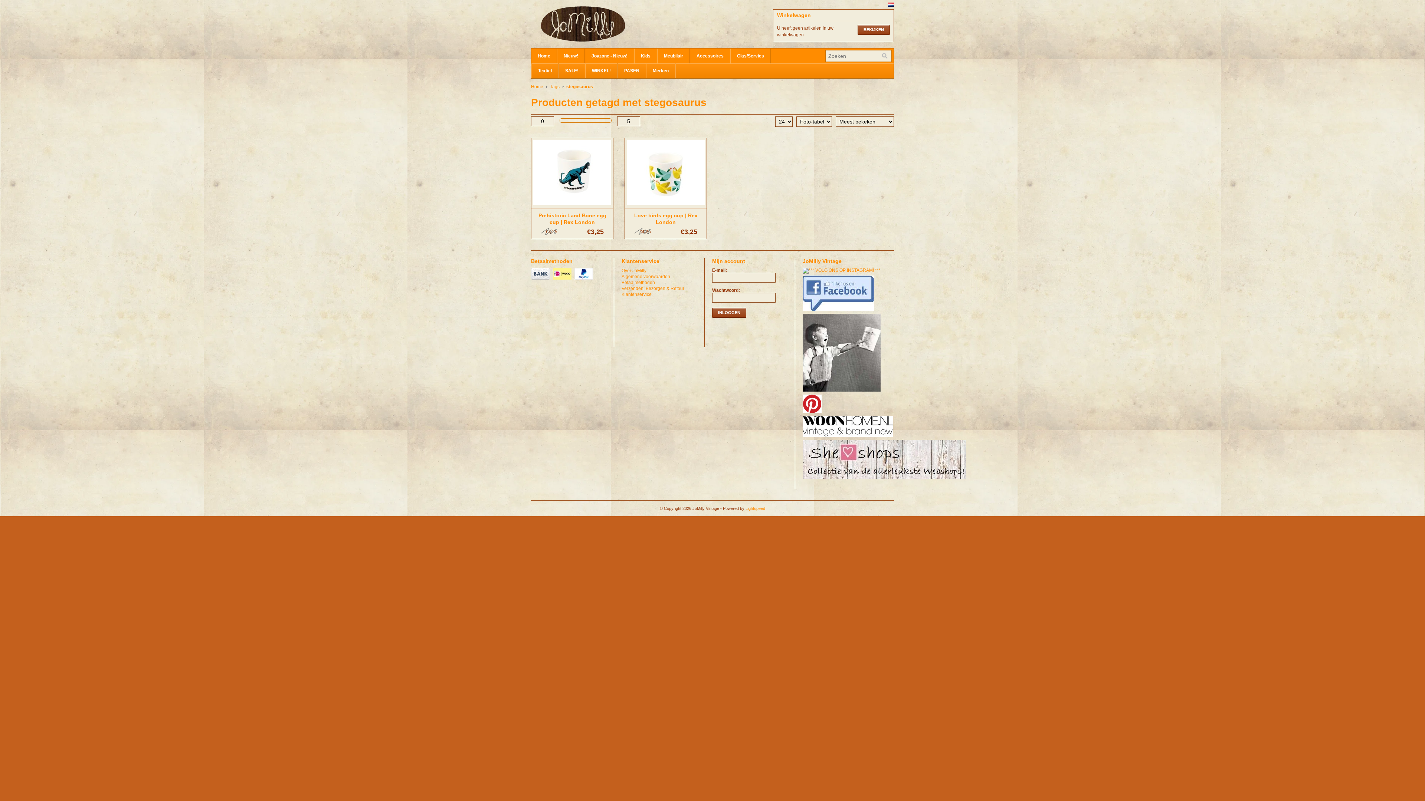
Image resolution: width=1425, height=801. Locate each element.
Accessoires (710, 56)
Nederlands (891, 5)
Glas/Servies (750, 56)
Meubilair (673, 56)
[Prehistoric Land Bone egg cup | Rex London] (572, 205)
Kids (646, 56)
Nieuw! (571, 56)
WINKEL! (601, 70)
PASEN (631, 70)
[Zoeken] (885, 56)
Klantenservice (637, 294)
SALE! (572, 70)
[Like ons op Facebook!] (839, 311)
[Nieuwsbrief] (842, 392)
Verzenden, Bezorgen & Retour (653, 288)
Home (544, 56)
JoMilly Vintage (605, 24)
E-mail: (719, 270)
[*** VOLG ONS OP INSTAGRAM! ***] (842, 270)
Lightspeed (755, 508)
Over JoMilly (634, 270)
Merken (661, 70)
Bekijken (874, 29)
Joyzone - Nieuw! (610, 56)
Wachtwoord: (726, 290)
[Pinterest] (813, 413)
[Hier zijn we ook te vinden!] (849, 437)
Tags (555, 86)
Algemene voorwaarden (646, 276)
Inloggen (729, 312)
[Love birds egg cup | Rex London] (666, 205)
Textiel (545, 70)
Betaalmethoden (638, 282)
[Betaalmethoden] (541, 280)
